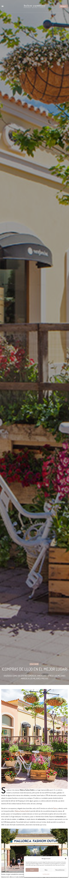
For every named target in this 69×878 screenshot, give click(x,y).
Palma (55, 808)
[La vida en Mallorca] (34, 6)
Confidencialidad (46, 874)
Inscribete (63, 6)
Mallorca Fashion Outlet (22, 811)
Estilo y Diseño (34, 664)
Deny (46, 870)
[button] (65, 858)
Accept (32, 870)
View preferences (59, 870)
